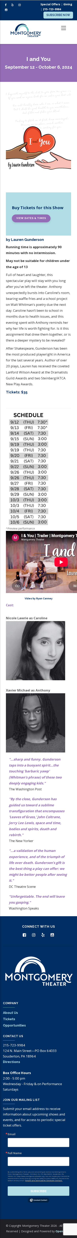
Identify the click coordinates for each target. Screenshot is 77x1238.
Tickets (9, 1019)
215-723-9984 (52, 9)
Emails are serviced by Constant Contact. (44, 1180)
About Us (10, 1013)
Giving (67, 4)
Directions (11, 1061)
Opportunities (14, 1025)
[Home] (25, 32)
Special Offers (50, 4)
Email (11, 1134)
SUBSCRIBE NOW (58, 15)
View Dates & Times (31, 218)
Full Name (15, 1153)
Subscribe (39, 1191)
